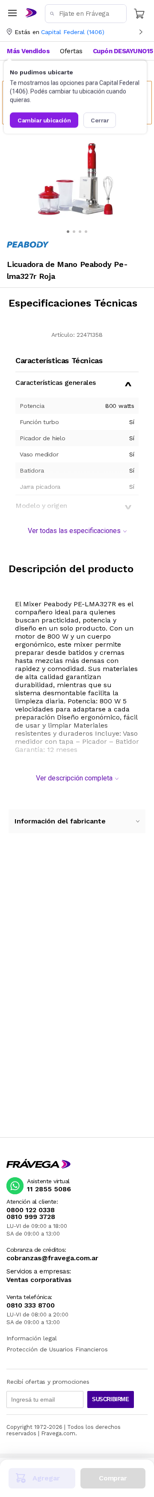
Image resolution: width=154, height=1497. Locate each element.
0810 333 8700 (30, 1305)
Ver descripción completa (74, 778)
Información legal (31, 1338)
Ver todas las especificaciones (74, 531)
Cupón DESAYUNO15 (123, 51)
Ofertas (71, 51)
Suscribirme (110, 1399)
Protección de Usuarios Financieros (57, 1349)
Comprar (113, 1478)
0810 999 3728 (30, 1216)
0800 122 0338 (30, 1210)
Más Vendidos (28, 51)
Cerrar (100, 120)
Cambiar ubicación (44, 120)
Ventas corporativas (38, 1280)
